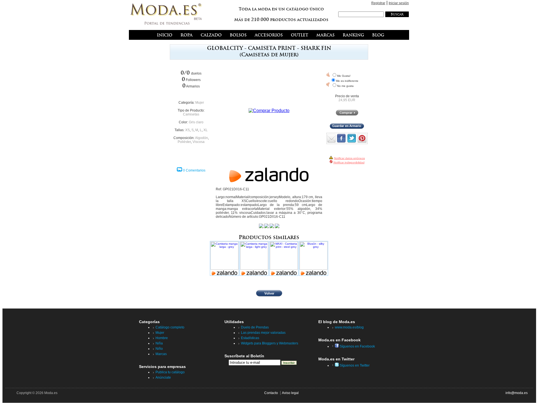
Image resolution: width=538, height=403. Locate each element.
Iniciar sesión (399, 3)
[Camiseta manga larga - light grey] (254, 259)
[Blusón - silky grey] (314, 259)
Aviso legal (290, 393)
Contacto (271, 393)
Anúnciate (163, 377)
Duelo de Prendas (255, 327)
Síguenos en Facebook (357, 346)
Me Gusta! (344, 75)
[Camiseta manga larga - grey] (224, 259)
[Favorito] (328, 74)
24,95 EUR (346, 100)
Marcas (161, 354)
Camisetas (191, 114)
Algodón (201, 138)
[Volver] (269, 295)
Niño (159, 349)
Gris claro (196, 122)
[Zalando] (269, 180)
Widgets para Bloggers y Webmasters (269, 343)
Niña (159, 343)
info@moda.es (516, 393)
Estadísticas (250, 338)
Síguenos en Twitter (354, 365)
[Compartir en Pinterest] (362, 141)
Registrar (378, 3)
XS (187, 130)
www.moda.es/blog (349, 327)
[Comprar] (347, 114)
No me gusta (345, 85)
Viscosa (199, 142)
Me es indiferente (347, 80)
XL (205, 130)
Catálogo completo (170, 327)
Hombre (162, 338)
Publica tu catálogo (170, 372)
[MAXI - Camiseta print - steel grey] (284, 259)
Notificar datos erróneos (349, 158)
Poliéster (184, 142)
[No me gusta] (328, 84)
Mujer (199, 103)
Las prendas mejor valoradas (263, 333)
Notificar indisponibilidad (349, 162)
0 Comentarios (194, 170)
